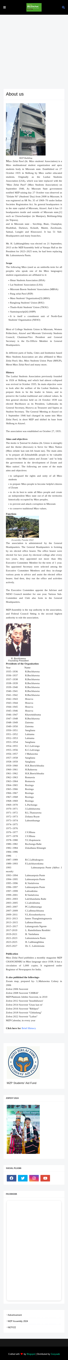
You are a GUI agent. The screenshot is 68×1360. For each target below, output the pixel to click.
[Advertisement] (34, 50)
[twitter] (23, 1178)
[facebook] (11, 1178)
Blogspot (31, 1354)
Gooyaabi (55, 1354)
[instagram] (34, 1178)
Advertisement (15, 1315)
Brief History (29, 1028)
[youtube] (45, 1178)
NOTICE (12, 1327)
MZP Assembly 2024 (18, 1321)
